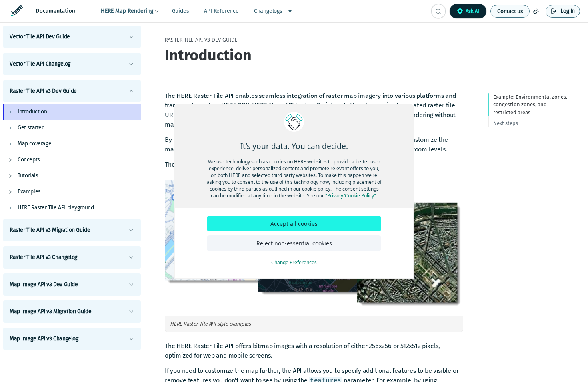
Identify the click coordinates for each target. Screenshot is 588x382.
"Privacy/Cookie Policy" (350, 195)
